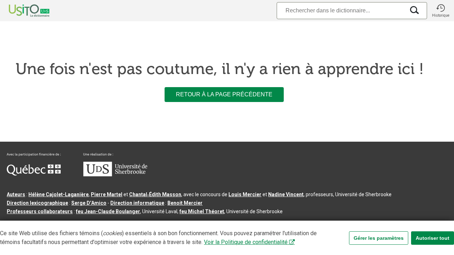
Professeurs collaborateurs (40, 211)
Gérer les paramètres (379, 238)
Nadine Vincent (286, 194)
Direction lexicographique (37, 203)
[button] (440, 10)
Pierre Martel (106, 194)
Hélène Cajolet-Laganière (58, 194)
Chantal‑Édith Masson (155, 194)
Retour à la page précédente (224, 94)
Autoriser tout (432, 238)
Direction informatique (137, 203)
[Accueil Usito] (21, 10)
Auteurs (16, 194)
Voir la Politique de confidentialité (246, 242)
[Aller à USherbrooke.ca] (115, 174)
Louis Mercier (244, 194)
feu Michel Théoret (201, 211)
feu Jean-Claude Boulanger (108, 211)
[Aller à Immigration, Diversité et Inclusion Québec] (34, 174)
